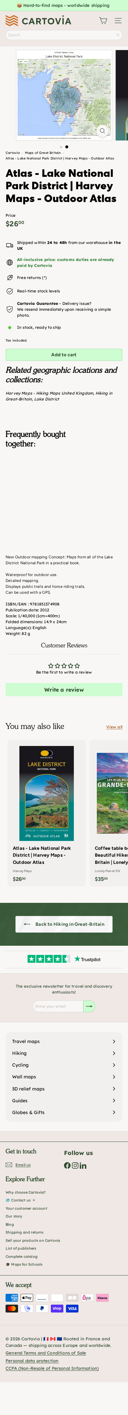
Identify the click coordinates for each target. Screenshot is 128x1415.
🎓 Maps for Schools (24, 1264)
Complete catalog (21, 1256)
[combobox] (64, 35)
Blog (10, 1224)
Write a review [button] (64, 689)
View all (114, 726)
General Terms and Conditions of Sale (46, 1352)
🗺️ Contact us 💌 (21, 1200)
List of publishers (21, 1248)
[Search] (117, 35)
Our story (14, 1216)
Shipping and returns (25, 1232)
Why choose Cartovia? (26, 1192)
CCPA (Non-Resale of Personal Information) (52, 1368)
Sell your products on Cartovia (33, 1240)
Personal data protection (32, 1360)
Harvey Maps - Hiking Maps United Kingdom (49, 393)
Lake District (46, 399)
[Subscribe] (89, 1006)
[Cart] (103, 20)
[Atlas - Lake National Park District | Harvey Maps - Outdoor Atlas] (64, 485)
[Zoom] (102, 131)
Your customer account (26, 1208)
